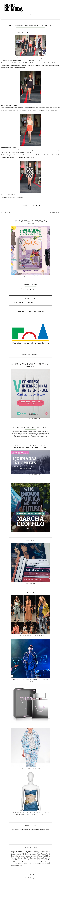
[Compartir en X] (27, 32)
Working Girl (41, 856)
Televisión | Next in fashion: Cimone (30, 768)
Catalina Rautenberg (54, 65)
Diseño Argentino (25, 851)
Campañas (33, 858)
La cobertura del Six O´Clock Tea (8, 195)
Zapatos (14, 851)
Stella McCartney (16, 860)
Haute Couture (28, 860)
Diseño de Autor (30, 854)
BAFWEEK (45, 851)
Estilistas (25, 862)
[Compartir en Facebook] (36, 205)
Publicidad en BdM (33, 888)
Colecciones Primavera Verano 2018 (21, 863)
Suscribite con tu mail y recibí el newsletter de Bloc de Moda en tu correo (30, 829)
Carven (29, 58)
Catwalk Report (38, 860)
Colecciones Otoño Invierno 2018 (41, 863)
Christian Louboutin (43, 858)
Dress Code (16, 853)
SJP (23, 854)
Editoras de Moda (30, 856)
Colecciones (20, 856)
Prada (31, 862)
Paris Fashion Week (43, 854)
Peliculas (47, 860)
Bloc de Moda (8, 888)
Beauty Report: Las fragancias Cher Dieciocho (30, 725)
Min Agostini (36, 65)
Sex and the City (23, 858)
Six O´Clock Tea (23, 63)
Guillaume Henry (6, 58)
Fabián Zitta (22, 67)
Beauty (36, 851)
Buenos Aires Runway (42, 862)
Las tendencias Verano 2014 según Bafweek (30, 635)
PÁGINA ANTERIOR (7, 212)
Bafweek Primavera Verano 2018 (17, 865)
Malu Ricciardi (5, 67)
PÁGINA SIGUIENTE (54, 212)
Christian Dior (16, 862)
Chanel (13, 856)
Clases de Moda (20, 888)
